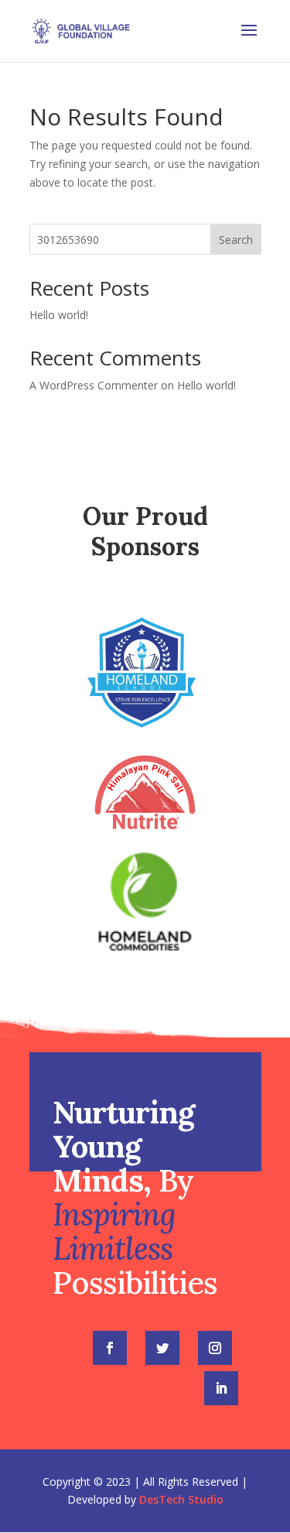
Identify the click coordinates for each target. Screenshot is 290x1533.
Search (236, 239)
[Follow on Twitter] (162, 1348)
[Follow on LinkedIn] (221, 1388)
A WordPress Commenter (93, 385)
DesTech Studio (181, 1499)
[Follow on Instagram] (215, 1348)
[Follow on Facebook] (110, 1348)
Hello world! (58, 314)
